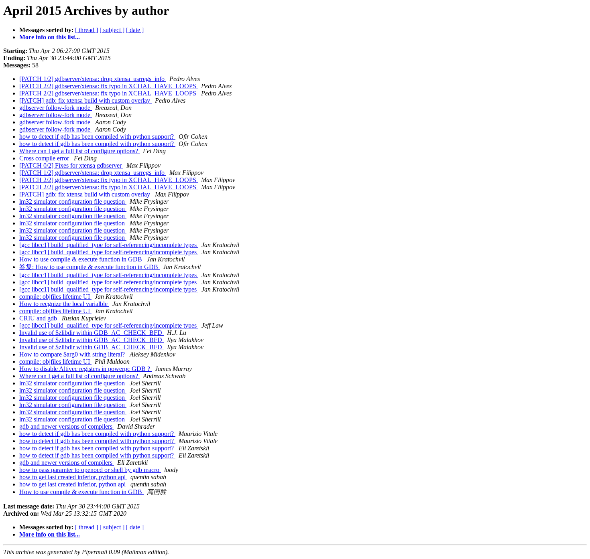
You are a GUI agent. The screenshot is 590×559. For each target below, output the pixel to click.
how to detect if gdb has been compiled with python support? (97, 136)
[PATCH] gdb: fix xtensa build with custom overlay (85, 100)
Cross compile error (45, 158)
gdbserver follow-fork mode (55, 107)
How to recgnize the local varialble (64, 303)
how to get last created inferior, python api (73, 477)
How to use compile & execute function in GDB (81, 259)
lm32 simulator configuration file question (72, 201)
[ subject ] (112, 29)
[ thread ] (86, 29)
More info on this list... (49, 37)
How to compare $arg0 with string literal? (72, 354)
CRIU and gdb (39, 318)
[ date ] (135, 29)
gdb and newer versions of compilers (66, 426)
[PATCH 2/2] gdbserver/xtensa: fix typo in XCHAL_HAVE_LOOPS (108, 86)
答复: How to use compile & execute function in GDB (89, 266)
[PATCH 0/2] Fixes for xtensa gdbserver (71, 165)
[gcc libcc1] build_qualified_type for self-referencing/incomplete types (108, 244)
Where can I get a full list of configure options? (79, 151)
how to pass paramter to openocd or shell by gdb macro (90, 469)
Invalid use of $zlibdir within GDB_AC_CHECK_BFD (91, 332)
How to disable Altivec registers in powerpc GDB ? (85, 368)
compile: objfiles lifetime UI (55, 296)
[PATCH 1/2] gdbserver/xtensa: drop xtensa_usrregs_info (92, 78)
